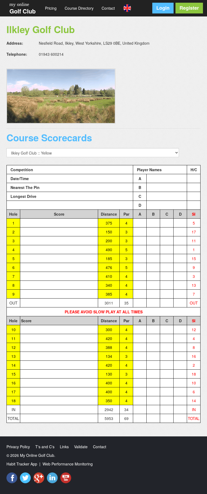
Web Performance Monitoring (68, 464)
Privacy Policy (18, 446)
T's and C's (44, 446)
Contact (108, 8)
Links (64, 446)
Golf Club (22, 11)
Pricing (51, 8)
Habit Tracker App (21, 464)
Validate (81, 446)
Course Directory (79, 8)
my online (19, 4)
